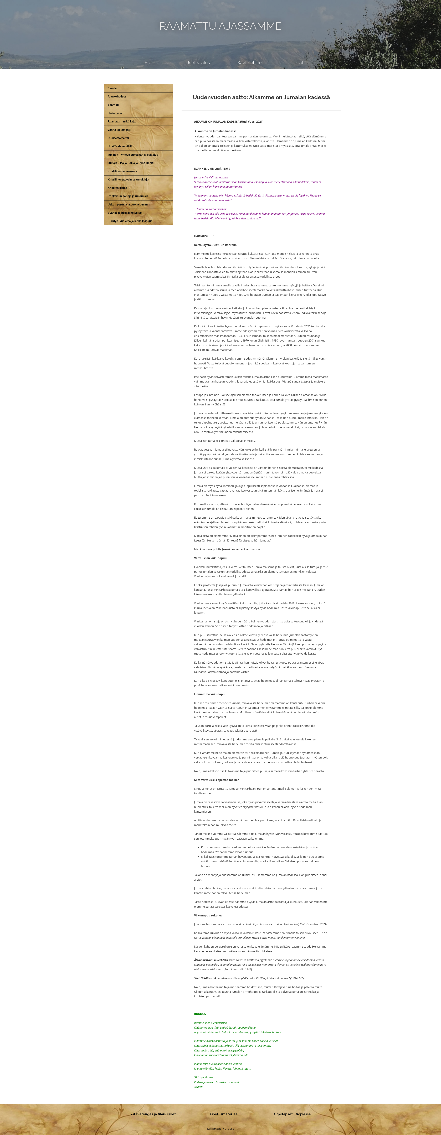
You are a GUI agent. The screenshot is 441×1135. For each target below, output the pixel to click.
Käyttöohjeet (250, 62)
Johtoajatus (198, 62)
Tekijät (297, 62)
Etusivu (152, 62)
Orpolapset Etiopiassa (292, 1114)
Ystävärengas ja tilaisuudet (153, 1114)
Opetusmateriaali (224, 1114)
